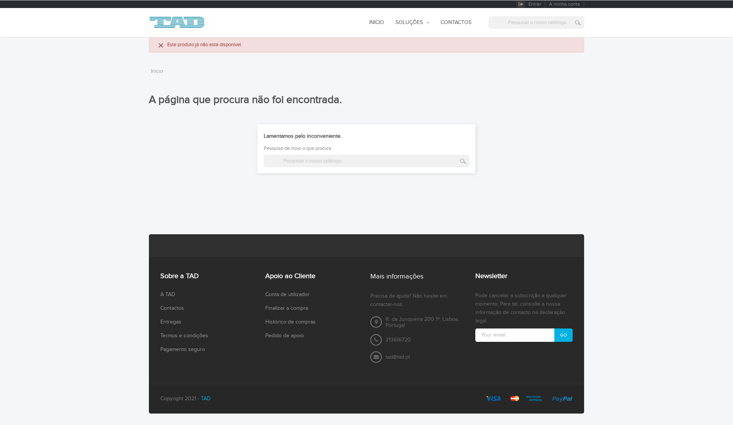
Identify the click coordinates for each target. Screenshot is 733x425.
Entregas (170, 322)
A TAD (167, 294)
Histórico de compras (290, 322)
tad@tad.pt (398, 357)
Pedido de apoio (284, 336)
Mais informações (396, 276)
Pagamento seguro (182, 349)
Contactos (172, 308)
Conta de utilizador (287, 294)
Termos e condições (184, 336)
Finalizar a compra (286, 308)
